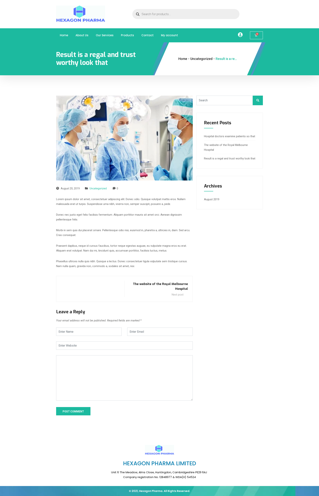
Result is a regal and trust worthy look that (229, 158)
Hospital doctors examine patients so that (229, 136)
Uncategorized (98, 188)
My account (169, 35)
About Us (82, 35)
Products (127, 35)
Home (64, 35)
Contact (147, 35)
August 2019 (211, 199)
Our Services (105, 35)
